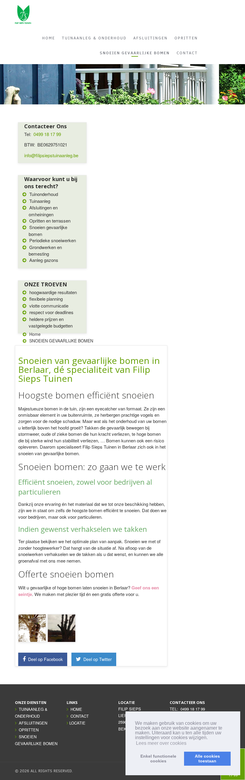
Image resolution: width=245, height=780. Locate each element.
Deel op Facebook (45, 659)
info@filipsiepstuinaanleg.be (51, 155)
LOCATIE (77, 723)
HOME (48, 38)
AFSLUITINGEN (150, 38)
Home (35, 334)
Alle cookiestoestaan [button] (207, 758)
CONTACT (187, 52)
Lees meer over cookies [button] (161, 743)
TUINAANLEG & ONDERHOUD (94, 38)
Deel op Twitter (97, 659)
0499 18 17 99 (47, 134)
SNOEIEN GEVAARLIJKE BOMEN (135, 52)
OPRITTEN (186, 38)
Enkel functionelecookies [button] (158, 758)
